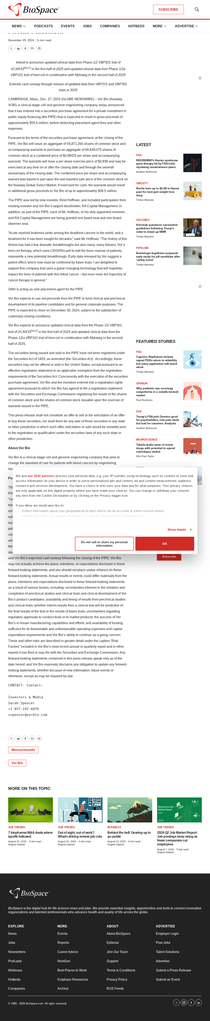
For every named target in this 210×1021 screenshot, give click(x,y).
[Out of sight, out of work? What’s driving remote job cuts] (80, 810)
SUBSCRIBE (168, 9)
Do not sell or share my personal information (104, 543)
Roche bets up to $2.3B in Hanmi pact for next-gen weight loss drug (157, 192)
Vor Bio (17, 763)
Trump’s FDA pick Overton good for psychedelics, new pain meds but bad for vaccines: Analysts (157, 420)
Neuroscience (147, 439)
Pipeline (142, 248)
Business (114, 827)
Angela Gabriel (16, 844)
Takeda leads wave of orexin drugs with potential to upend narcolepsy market (155, 448)
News (17, 26)
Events (68, 26)
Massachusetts (23, 750)
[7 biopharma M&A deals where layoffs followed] (30, 810)
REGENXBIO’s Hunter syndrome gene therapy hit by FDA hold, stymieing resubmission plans (157, 164)
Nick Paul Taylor (145, 456)
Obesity (142, 183)
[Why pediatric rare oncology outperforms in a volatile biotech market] (192, 391)
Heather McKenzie (146, 171)
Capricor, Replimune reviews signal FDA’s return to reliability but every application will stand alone (156, 362)
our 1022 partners (41, 475)
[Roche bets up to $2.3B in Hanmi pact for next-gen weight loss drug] (192, 191)
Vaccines (143, 219)
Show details (177, 529)
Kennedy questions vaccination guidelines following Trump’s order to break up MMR (157, 228)
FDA (139, 155)
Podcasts (43, 26)
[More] (24, 26)
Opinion (141, 383)
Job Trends (16, 827)
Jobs (87, 26)
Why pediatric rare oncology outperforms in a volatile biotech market (157, 392)
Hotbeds (136, 26)
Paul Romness (144, 400)
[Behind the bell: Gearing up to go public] (129, 810)
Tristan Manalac (145, 200)
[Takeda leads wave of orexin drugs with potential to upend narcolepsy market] (192, 447)
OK (164, 543)
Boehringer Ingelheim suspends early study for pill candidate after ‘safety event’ (158, 256)
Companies (110, 26)
